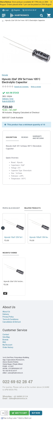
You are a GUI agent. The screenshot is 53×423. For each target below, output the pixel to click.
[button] (3, 228)
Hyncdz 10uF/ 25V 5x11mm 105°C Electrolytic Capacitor (14, 237)
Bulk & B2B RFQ (8, 101)
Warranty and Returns (38, 137)
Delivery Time (7, 99)
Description (11, 137)
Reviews (24, 137)
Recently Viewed (10, 253)
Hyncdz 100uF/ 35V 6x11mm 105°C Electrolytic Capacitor (40, 237)
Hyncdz (5, 75)
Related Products (32, 208)
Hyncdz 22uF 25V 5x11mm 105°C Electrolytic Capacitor (14, 281)
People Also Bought (11, 208)
